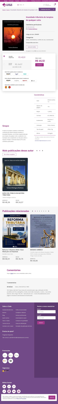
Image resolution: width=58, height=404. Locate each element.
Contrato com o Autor (7, 326)
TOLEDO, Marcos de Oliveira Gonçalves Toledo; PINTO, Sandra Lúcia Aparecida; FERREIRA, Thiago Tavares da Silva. (42, 254)
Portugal (11, 1)
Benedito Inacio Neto (7, 254)
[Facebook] (9, 386)
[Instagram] (14, 386)
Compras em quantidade (22, 320)
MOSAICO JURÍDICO (36, 250)
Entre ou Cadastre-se (48, 5)
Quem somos (5, 318)
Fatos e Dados (6, 320)
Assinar (41, 322)
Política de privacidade (21, 310)
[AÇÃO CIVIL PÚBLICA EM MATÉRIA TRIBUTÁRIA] (15, 174)
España (17, 1)
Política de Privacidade (21, 398)
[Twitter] (4, 386)
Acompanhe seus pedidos (49, 1)
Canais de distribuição (21, 323)
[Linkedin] (9, 391)
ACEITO (52, 397)
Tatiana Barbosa (32, 29)
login (12, 273)
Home (4, 10)
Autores (4, 312)
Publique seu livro (35, 1)
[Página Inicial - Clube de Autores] (7, 5)
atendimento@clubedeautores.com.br (43, 140)
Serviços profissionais (21, 315)
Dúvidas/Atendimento (7, 310)
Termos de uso (6, 323)
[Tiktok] (4, 391)
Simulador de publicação (24, 326)
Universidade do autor (21, 318)
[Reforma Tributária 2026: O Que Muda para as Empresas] (15, 231)
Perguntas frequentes (7, 335)
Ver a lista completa (9, 154)
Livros (8, 10)
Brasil (5, 1)
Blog (3, 315)
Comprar (39, 64)
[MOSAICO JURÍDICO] (43, 231)
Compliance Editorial (21, 312)
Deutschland (24, 1)
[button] (36, 150)
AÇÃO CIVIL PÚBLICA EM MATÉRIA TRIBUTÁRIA (13, 194)
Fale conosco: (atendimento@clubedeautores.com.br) (15, 337)
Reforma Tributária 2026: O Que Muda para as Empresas (13, 251)
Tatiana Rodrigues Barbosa (9, 197)
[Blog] (19, 391)
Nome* (39, 309)
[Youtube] (14, 391)
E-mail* (39, 315)
